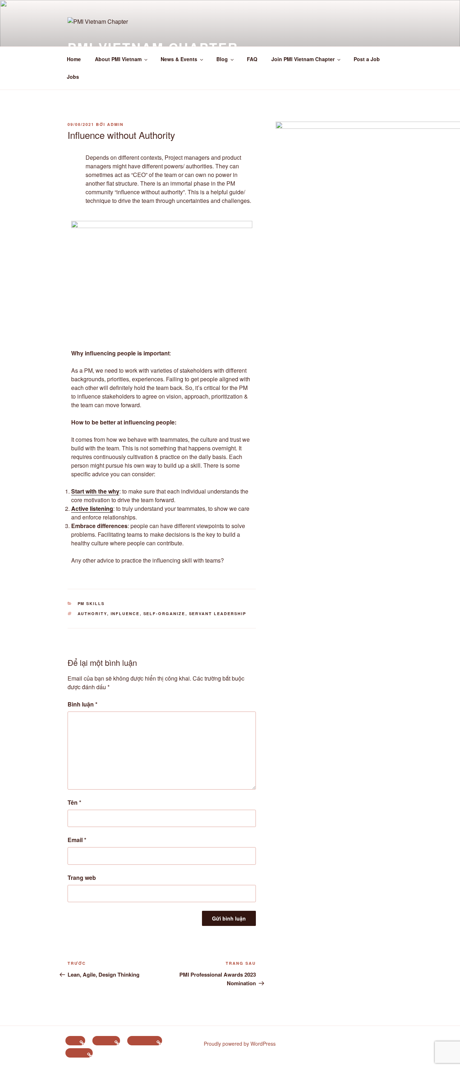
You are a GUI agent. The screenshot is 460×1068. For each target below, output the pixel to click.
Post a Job (367, 59)
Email (77, 840)
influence (125, 613)
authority (92, 613)
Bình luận (82, 704)
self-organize (164, 613)
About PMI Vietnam (118, 59)
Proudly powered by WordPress (240, 1043)
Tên (74, 802)
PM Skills (91, 603)
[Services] (79, 1053)
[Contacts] (106, 1040)
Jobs (73, 76)
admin (115, 124)
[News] (75, 1040)
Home (74, 59)
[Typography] (144, 1040)
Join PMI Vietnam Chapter (303, 59)
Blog (222, 59)
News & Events (179, 59)
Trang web (82, 877)
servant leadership (218, 613)
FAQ (252, 59)
